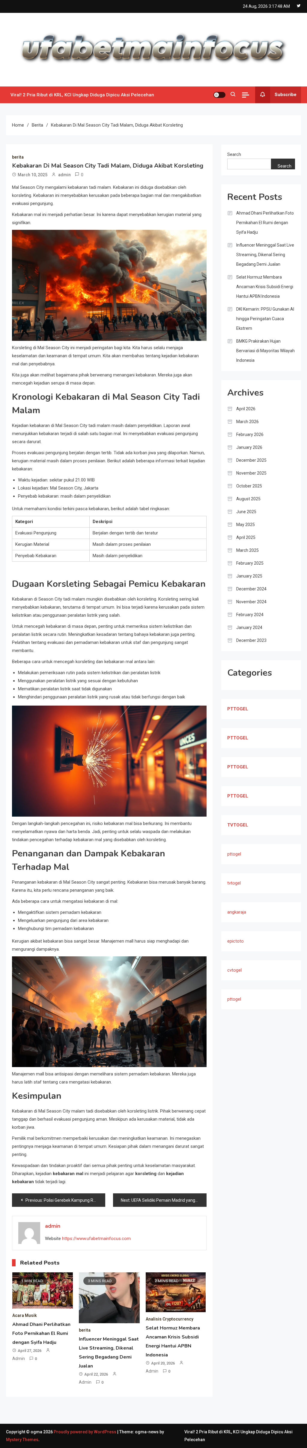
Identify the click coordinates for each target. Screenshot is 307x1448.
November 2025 (251, 473)
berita (18, 157)
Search (234, 154)
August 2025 (248, 498)
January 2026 (249, 447)
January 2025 (249, 576)
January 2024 (249, 627)
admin (64, 174)
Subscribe (286, 94)
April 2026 (245, 408)
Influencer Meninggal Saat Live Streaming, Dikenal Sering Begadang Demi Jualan (265, 255)
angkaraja (236, 912)
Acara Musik (24, 1315)
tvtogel (234, 883)
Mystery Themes (22, 1439)
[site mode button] (219, 95)
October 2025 (249, 486)
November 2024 (251, 601)
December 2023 (251, 640)
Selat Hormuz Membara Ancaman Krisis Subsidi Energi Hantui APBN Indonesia (264, 287)
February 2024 (250, 614)
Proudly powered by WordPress (85, 1431)
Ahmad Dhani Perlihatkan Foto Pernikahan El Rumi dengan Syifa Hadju (41, 1333)
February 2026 (250, 434)
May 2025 (245, 524)
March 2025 (247, 550)
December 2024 (251, 589)
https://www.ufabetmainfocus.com (96, 1238)
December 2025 (251, 460)
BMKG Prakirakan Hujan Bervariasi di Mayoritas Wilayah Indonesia (265, 351)
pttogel (234, 854)
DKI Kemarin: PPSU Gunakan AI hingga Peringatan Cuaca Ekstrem (265, 319)
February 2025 (250, 563)
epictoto (235, 941)
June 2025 (246, 511)
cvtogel (234, 970)
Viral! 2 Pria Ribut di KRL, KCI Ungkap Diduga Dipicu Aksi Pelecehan (82, 95)
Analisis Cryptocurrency (169, 1319)
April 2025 (245, 537)
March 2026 (247, 421)
